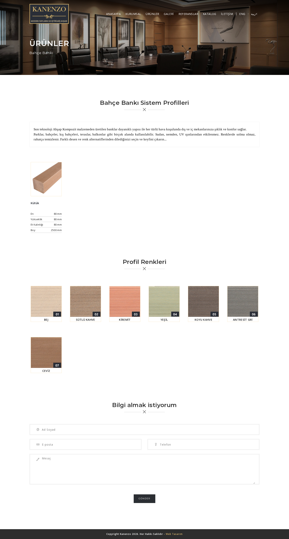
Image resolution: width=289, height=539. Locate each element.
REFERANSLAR (188, 14)
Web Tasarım (174, 534)
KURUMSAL (133, 14)
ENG (242, 14)
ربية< (254, 14)
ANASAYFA (113, 14)
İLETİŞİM (227, 14)
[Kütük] (46, 179)
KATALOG (209, 14)
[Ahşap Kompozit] (49, 14)
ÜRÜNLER (152, 14)
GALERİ (169, 14)
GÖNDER (144, 498)
